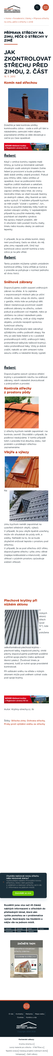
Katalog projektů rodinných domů (33, 1051)
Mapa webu (39, 1014)
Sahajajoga (20, 1054)
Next (40, 966)
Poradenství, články (22, 18)
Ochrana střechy (36, 721)
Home (8, 18)
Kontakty (19, 1014)
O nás (11, 1014)
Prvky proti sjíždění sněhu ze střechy (24, 724)
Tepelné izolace (12, 1051)
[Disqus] (26, 763)
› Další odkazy (31, 1054)
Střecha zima (18, 721)
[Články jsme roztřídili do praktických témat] (26, 932)
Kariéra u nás (31, 1017)
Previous (13, 966)
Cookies (20, 1017)
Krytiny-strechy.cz (26, 1044)
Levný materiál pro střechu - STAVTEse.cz (26, 1047)
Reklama (29, 1014)
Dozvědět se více (23, 893)
